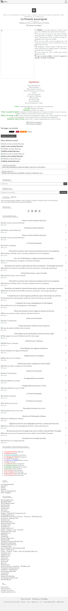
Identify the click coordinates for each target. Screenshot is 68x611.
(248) (8, 523)
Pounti (23, 15)
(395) (5, 508)
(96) (15, 566)
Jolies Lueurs (5, 587)
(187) (12, 530)
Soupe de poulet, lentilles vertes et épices (34, 326)
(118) (4, 558)
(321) (21, 516)
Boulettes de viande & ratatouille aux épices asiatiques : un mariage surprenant (34, 266)
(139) (6, 546)
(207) (7, 528)
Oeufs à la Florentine (34, 318)
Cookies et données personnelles (49, 602)
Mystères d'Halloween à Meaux (34, 416)
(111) (5, 559)
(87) (5, 573)
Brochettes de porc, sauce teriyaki (34, 273)
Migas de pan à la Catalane (34, 356)
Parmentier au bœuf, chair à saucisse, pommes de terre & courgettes (34, 251)
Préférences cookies (60, 602)
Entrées (3, 489)
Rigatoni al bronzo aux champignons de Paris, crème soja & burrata (34, 423)
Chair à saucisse (38, 15)
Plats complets (6, 492)
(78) (9, 578)
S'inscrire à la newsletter (9, 136)
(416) (5, 506)
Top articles (23, 602)
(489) (6, 501)
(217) (5, 526)
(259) (6, 521)
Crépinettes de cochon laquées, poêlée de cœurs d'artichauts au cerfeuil (34, 296)
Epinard (49, 15)
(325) (7, 515)
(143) (8, 545)
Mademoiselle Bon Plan (8, 592)
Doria (14, 202)
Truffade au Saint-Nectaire (34, 228)
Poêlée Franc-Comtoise (34, 341)
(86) (8, 576)
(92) (10, 568)
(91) (9, 569)
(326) (13, 513)
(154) (7, 538)
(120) (5, 556)
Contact (28, 602)
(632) (7, 500)
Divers (3, 487)
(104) (4, 563)
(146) (8, 543)
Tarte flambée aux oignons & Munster (34, 348)
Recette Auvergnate (11, 15)
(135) (7, 550)
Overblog (44, 599)
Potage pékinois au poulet (34, 378)
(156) (4, 536)
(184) (8, 531)
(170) (5, 533)
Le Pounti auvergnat (34, 243)
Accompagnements (7, 484)
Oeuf (62, 15)
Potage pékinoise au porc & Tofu (34, 386)
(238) (6, 525)
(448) (7, 503)
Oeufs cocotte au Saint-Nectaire (34, 220)
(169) (4, 535)
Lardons (56, 15)
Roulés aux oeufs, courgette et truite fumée (34, 363)
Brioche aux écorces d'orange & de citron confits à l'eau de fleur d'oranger (34, 431)
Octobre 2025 (38, 16)
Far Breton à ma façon (34, 401)
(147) (12, 541)
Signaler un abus (35, 602)
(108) (4, 561)
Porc (29, 15)
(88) (8, 571)
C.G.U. (41, 602)
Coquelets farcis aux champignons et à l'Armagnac (34, 303)
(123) (6, 553)
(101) (5, 564)
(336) (4, 510)
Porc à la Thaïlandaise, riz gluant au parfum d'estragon (34, 258)
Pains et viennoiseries (8, 491)
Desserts (4, 486)
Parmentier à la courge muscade (34, 438)
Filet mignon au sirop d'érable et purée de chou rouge (34, 333)
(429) (5, 505)
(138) (13, 548)
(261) (5, 520)
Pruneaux (28, 16)
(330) (5, 511)
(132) (19, 551)
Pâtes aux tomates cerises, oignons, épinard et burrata (34, 311)
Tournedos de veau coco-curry (34, 408)
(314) (9, 518)
